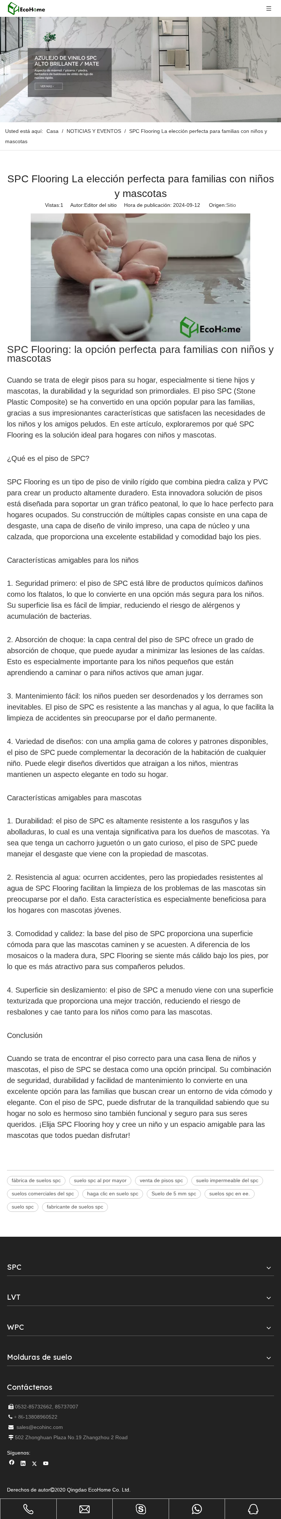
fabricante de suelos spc (75, 1207)
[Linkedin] (23, 1464)
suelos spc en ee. (229, 1193)
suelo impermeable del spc (227, 1180)
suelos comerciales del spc (43, 1193)
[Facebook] (11, 1464)
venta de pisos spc (161, 1180)
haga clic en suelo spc (112, 1193)
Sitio (231, 205)
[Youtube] (45, 1464)
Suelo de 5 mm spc (173, 1193)
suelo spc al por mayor (100, 1180)
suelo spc (23, 1207)
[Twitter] (34, 1464)
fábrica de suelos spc (36, 1180)
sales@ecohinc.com (39, 1427)
